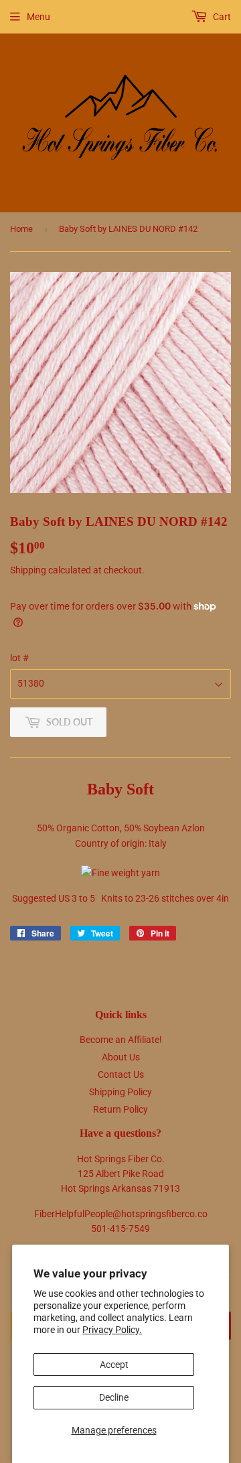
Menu (38, 16)
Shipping (28, 570)
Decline (114, 1397)
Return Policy (120, 1109)
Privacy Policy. (112, 1329)
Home (21, 229)
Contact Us (121, 1074)
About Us (121, 1057)
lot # (19, 657)
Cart (221, 16)
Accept (114, 1364)
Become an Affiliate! (121, 1039)
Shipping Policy (120, 1092)
